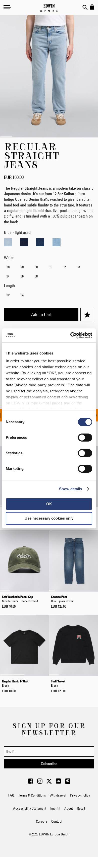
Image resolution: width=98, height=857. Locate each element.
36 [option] (22, 276)
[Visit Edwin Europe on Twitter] (49, 782)
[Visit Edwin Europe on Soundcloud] (58, 782)
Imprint (55, 808)
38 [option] (36, 276)
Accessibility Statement (29, 808)
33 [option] (78, 267)
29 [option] (22, 267)
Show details (70, 489)
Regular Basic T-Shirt (15, 683)
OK (49, 504)
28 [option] (8, 267)
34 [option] (8, 276)
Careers (41, 821)
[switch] (85, 438)
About (68, 808)
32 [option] (64, 267)
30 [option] (36, 267)
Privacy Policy (80, 795)
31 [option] (50, 267)
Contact (56, 821)
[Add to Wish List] (87, 314)
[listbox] (49, 272)
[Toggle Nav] (7, 7)
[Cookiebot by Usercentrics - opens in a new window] (70, 335)
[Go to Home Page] (49, 8)
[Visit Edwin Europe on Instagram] (39, 782)
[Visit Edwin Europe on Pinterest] (67, 782)
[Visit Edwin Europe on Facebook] (30, 782)
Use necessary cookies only (49, 518)
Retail (81, 808)
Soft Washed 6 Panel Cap (20, 598)
